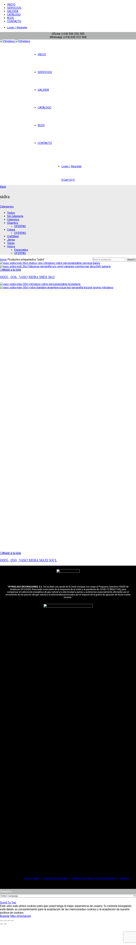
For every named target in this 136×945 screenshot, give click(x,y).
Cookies (124, 878)
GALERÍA (12, 11)
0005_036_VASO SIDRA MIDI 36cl (27, 277)
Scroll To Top (8, 902)
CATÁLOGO (14, 14)
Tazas (11, 243)
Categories (7, 206)
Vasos (11, 246)
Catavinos (13, 219)
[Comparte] (5, 920)
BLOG (10, 18)
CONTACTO (14, 21)
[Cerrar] (1, 920)
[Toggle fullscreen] (8, 920)
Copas (11, 229)
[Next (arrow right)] (5, 923)
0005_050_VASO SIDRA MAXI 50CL (28, 560)
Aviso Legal (31, 878)
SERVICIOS (14, 8)
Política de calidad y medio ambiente (94, 878)
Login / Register (17, 27)
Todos (11, 212)
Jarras (11, 239)
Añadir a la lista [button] (11, 269)
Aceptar (5, 916)
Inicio (3, 259)
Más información (20, 916)
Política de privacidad (55, 878)
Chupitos (12, 223)
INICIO (11, 4)
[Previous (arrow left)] (1, 923)
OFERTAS (20, 226)
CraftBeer (13, 236)
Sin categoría (15, 216)
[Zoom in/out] (12, 920)
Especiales (21, 249)
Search (131, 259)
